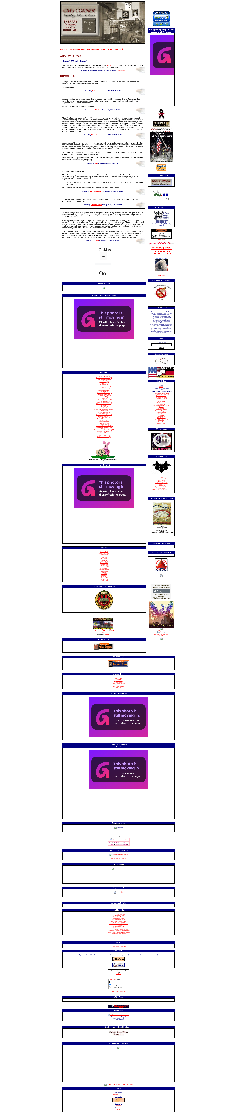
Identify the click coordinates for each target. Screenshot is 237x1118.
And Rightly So (161, 404)
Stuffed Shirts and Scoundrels (104, 427)
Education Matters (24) (104, 386)
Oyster (96, 240)
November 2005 (104, 567)
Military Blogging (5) (104, 412)
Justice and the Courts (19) (104, 399)
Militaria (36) (104, 410)
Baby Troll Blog (161, 418)
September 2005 (104, 569)
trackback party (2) (104, 434)
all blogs (114, 987)
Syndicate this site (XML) (118, 946)
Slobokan (118, 1105)
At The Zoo (161, 415)
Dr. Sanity (161, 477)
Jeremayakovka (96, 205)
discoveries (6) (104, 384)
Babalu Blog (161, 416)
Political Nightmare (118, 686)
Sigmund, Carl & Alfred (161, 487)
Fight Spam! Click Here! (118, 991)
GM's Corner (161, 481)
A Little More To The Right (161, 393)
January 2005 (104, 580)
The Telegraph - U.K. (119, 926)
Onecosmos (161, 485)
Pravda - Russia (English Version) (118, 929)
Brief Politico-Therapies (104, 379)
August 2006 (104, 554)
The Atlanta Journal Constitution (118, 924)
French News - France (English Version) (118, 932)
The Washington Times (118, 915)
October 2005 (104, 568)
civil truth (96, 110)
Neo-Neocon (161, 480)
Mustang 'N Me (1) (104, 413)
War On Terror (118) (104, 435)
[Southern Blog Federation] (118, 1049)
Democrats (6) (104, 383)
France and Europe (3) (104, 388)
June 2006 (104, 557)
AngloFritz (161, 408)
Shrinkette (161, 484)
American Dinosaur (161, 398)
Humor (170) (104, 397)
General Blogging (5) (104, 390)
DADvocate (96, 91)
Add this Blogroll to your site (119, 858)
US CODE (156, 327)
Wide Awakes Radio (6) (104, 437)
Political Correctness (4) (104, 419)
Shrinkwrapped (161, 478)
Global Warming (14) (104, 394)
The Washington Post (118, 914)
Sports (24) (104, 428)
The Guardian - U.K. (118, 928)
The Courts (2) (104, 432)
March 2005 (104, 578)
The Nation (118, 925)
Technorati (113, 979)
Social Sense (118, 687)
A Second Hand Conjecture (161, 394)
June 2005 (104, 574)
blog (159, 631)
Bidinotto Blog (161, 423)
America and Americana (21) (104, 378)
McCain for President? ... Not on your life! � (107, 49)
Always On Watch (96, 191)
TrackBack (121, 70)
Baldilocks (161, 420)
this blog (114, 985)
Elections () (104, 387)
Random (105, 630)
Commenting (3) (104, 382)
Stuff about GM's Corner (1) (104, 431)
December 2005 (104, 565)
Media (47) (104, 405)
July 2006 (104, 556)
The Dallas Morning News (118, 921)
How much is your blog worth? (161, 634)
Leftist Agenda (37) (104, 401)
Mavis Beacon (96, 135)
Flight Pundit (118, 682)
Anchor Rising (161, 402)
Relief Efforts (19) (104, 423)
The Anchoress (161, 401)
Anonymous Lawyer (161, 409)
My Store (118, 974)
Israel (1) (104, 398)
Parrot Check (118, 685)
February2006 (104, 563)
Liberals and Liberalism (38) (104, 404)
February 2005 (104, 579)
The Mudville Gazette (118, 683)
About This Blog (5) (104, 376)
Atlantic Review (161, 412)
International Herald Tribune (118, 933)
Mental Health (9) (104, 408)
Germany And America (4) (104, 393)
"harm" (109, 65)
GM (96, 163)
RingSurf (107, 634)
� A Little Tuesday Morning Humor (73, 49)
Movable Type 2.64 (118, 1094)
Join (103, 632)
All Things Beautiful (161, 397)
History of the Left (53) (104, 395)
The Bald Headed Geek (161, 419)
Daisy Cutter (118, 678)
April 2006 (104, 560)
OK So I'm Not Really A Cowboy (161, 489)
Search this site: (161, 342)
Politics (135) (104, 420)
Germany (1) (104, 391)
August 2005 (104, 571)
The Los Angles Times (118, 919)
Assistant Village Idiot (161, 411)
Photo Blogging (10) (104, 417)
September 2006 (104, 553)
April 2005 (104, 576)
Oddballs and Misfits (104, 416)
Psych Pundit (161, 488)
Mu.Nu (118, 1109)
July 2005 (104, 572)
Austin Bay (161, 422)
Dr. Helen (161, 476)
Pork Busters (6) (104, 421)
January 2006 (104, 564)
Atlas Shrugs (161, 413)
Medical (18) (104, 406)
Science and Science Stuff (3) (104, 426)
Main (88, 49)
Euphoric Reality (118, 681)
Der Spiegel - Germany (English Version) (118, 930)
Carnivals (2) (104, 380)
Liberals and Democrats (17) (104, 402)
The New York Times (118, 918)
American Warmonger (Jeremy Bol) (161, 400)
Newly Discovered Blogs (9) (104, 415)
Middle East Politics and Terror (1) (104, 409)
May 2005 (104, 575)
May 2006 (104, 558)
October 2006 (104, 552)
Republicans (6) (104, 424)
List (99, 630)
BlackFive (118, 679)
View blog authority (161, 258)
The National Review (119, 917)
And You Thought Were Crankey (161, 406)
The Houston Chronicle (118, 922)
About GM (161, 239)
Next (112, 630)
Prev (94, 630)
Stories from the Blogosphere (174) (104, 430)
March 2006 (104, 561)
